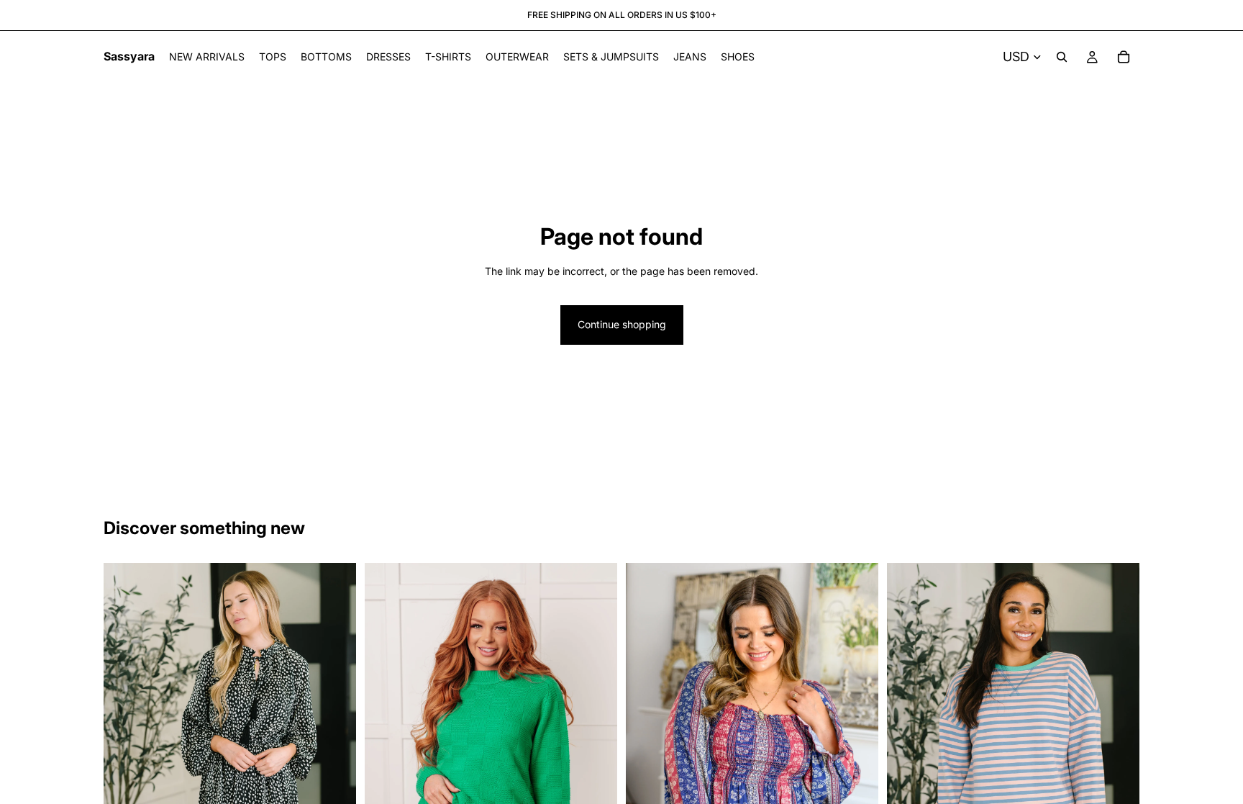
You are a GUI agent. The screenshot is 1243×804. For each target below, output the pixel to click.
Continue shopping (622, 324)
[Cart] (1123, 57)
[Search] (1062, 57)
